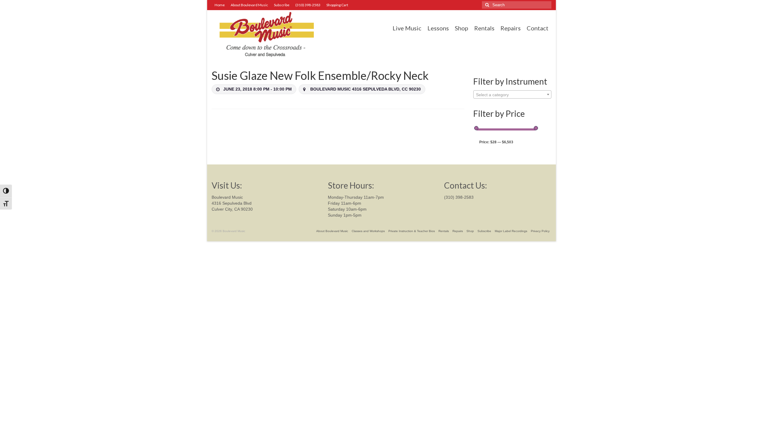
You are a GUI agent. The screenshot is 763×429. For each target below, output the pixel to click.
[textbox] (512, 95)
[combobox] (512, 94)
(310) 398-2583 (459, 197)
